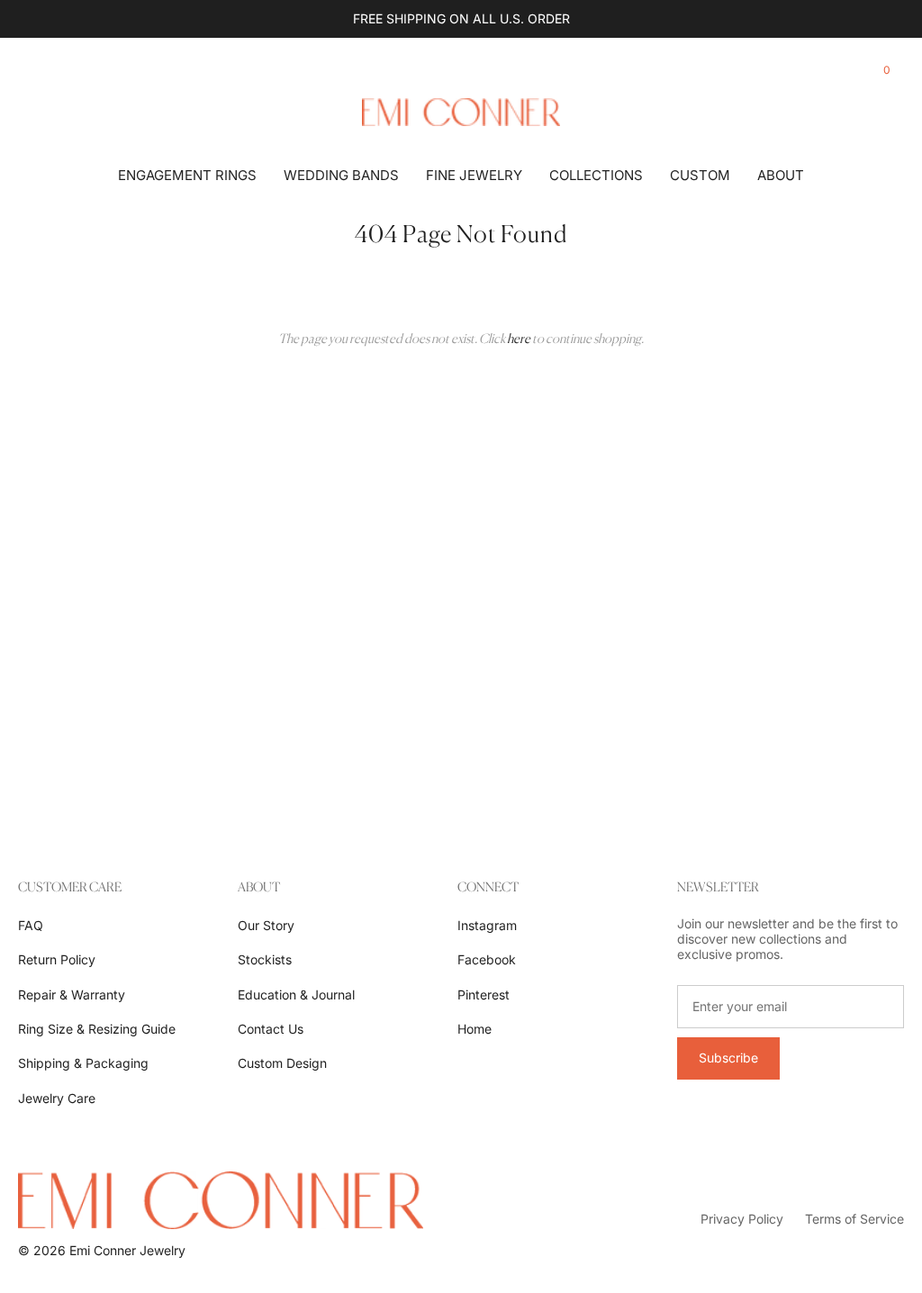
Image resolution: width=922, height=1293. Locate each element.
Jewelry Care (56, 1098)
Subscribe (728, 1057)
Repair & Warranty (71, 994)
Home (474, 1028)
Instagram (487, 925)
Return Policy (56, 959)
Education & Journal (296, 994)
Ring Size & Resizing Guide (97, 1028)
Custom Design (282, 1063)
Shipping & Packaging (83, 1063)
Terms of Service (854, 1218)
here (518, 338)
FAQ (30, 925)
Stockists (265, 959)
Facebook (486, 959)
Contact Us (270, 1028)
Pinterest (483, 994)
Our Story (266, 925)
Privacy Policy (742, 1218)
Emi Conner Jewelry (127, 1250)
